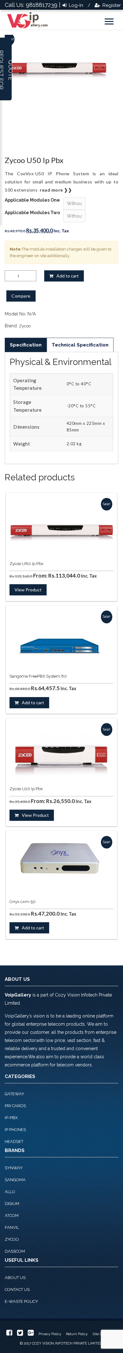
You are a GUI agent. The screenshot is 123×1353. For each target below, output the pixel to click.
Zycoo (25, 326)
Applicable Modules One (32, 200)
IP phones (15, 1129)
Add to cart (67, 275)
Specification (26, 345)
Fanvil (12, 1227)
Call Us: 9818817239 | (33, 5)
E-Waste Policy (21, 1301)
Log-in (75, 5)
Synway (14, 1167)
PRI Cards (15, 1105)
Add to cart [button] (33, 702)
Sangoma (15, 1179)
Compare (21, 296)
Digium (12, 1203)
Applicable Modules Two (32, 212)
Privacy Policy (49, 1334)
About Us (15, 1277)
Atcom (12, 1215)
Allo (10, 1191)
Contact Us (17, 1289)
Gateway (14, 1093)
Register (111, 5)
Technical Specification (80, 345)
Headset (14, 1141)
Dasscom (15, 1251)
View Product (28, 589)
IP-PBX (11, 1117)
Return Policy (77, 1334)
